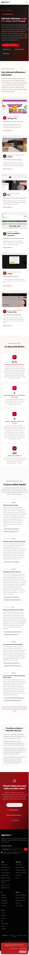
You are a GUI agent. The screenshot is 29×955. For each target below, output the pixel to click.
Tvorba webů (4, 864)
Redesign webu (5, 875)
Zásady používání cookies (17, 945)
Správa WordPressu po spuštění (11, 634)
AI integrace (4, 900)
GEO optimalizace (20, 867)
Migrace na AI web (5, 878)
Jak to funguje (19, 905)
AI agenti (3, 895)
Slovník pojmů (4, 923)
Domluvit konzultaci (14, 805)
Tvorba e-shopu (5, 870)
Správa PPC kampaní (21, 872)
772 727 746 (15, 820)
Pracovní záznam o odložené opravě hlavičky (13, 697)
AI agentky (3, 929)
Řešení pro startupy (20, 900)
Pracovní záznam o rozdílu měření (11, 528)
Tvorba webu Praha (19, 49)
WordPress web (6, 49)
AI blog (17, 878)
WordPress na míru (5, 867)
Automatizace (4, 903)
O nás (2, 913)
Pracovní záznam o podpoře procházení (12, 631)
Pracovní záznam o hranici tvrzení (11, 597)
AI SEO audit (19, 864)
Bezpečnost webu (5, 887)
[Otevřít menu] (26, 2)
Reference (18, 903)
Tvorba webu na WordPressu (10, 45)
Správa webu (6, 53)
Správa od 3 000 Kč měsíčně (14, 815)
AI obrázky (3, 905)
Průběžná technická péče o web (11, 531)
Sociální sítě (18, 875)
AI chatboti (3, 897)
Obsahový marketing (21, 870)
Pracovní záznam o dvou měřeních (11, 663)
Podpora (3, 926)
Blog (2, 921)
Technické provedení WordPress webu (12, 599)
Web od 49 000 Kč (13, 810)
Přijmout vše (22, 951)
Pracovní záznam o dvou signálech (11, 561)
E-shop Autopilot (5, 872)
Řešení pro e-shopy (20, 897)
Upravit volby (23, 948)
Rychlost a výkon (5, 885)
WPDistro (3, 10)
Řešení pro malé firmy (21, 895)
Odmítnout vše (14, 948)
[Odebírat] (26, 849)
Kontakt (3, 918)
